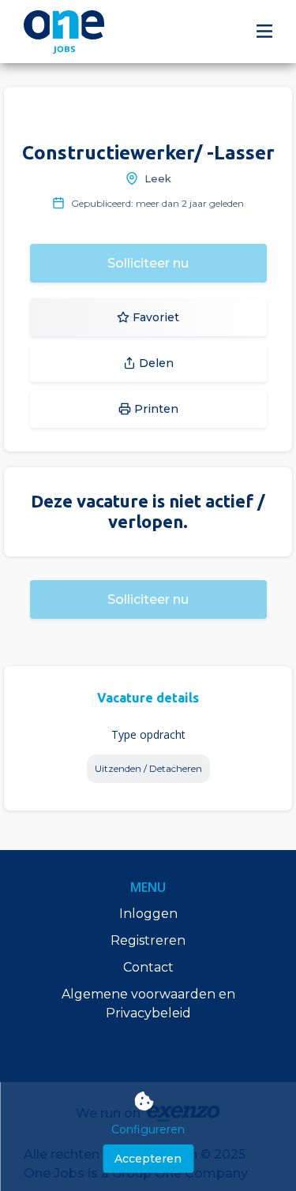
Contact (148, 967)
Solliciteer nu (148, 263)
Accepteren (148, 1159)
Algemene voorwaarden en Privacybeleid (148, 1004)
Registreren (148, 940)
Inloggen (148, 913)
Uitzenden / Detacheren (148, 768)
